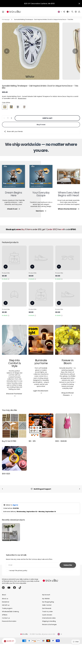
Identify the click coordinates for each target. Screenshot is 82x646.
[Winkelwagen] (79, 12)
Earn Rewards (46, 608)
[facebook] (14, 587)
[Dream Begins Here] (13, 177)
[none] (2, 489)
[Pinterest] (3, 587)
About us (5, 599)
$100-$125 (6, 473)
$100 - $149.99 (60, 441)
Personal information (9, 621)
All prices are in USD (48, 634)
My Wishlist (46, 599)
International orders (49, 618)
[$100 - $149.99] (67, 425)
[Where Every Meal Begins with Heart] (68, 177)
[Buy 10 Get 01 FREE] (14, 425)
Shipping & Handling (49, 621)
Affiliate (4, 615)
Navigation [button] (3, 12)
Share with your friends (15, 131)
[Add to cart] (6, 267)
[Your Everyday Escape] (41, 177)
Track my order (47, 612)
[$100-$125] (14, 458)
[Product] (14, 258)
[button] (7, 51)
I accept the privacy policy (18, 570)
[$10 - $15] (41, 425)
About (4, 595)
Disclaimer (5, 602)
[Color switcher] (64, 12)
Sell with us (5, 605)
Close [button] (79, 3)
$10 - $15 (32, 441)
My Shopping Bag (48, 602)
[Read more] (68, 12)
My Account (46, 595)
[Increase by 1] (11, 118)
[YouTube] (9, 587)
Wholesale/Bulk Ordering (10, 612)
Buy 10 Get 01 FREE (9, 441)
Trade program (7, 608)
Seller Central (46, 605)
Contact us (6, 618)
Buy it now (41, 124)
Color (6, 103)
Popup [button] (8, 279)
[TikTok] (20, 587)
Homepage (6, 19)
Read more (22, 98)
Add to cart (47, 118)
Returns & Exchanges (49, 624)
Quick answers (47, 615)
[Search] (72, 12)
